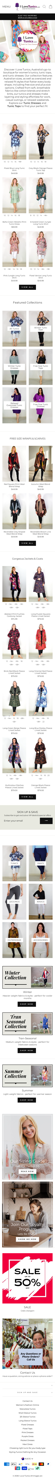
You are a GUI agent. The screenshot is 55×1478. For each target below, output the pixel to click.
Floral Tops (27, 1429)
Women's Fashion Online (27, 1405)
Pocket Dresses (27, 1440)
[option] (27, 17)
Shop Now (26, 1004)
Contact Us (27, 1401)
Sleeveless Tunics (27, 1409)
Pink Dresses (27, 1432)
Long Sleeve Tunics (27, 1421)
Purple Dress (27, 1436)
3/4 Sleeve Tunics (27, 1417)
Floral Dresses (27, 1425)
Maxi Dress (27, 1444)
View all (27, 287)
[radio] (5, 162)
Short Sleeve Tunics (27, 1413)
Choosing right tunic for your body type (27, 1448)
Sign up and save (27, 1392)
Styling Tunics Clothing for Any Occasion (27, 1452)
